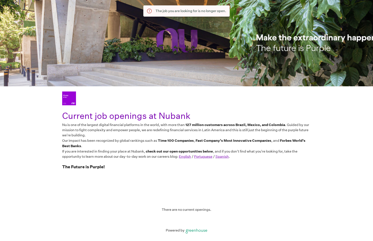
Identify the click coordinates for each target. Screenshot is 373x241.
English (185, 156)
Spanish (222, 156)
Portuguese (203, 156)
